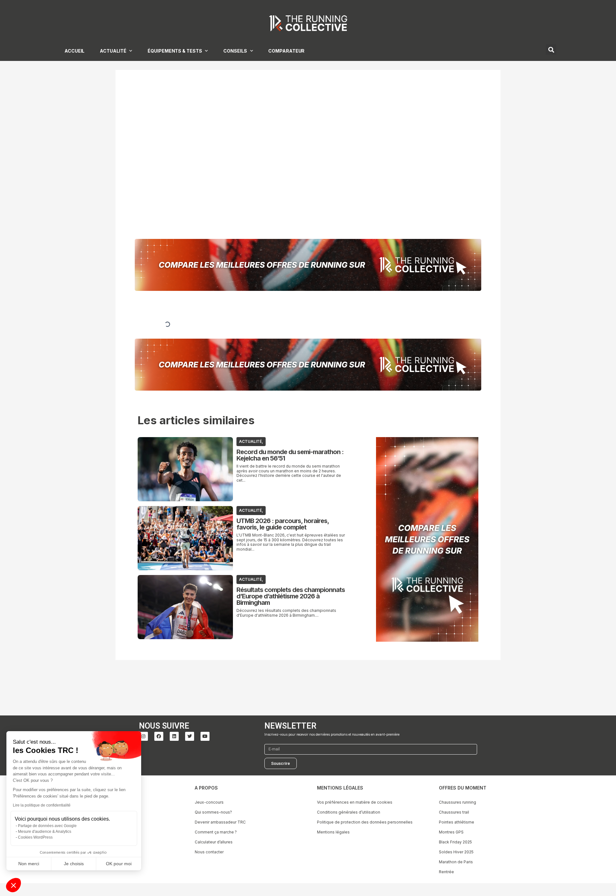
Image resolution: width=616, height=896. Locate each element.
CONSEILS (235, 51)
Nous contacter (209, 852)
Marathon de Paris (456, 861)
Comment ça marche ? (216, 832)
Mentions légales (333, 832)
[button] (13, 885)
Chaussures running (457, 802)
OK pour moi (119, 863)
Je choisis (74, 863)
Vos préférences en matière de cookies (354, 802)
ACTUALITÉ (113, 51)
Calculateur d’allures (214, 842)
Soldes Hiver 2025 (456, 852)
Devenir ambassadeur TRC (220, 822)
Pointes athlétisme (456, 822)
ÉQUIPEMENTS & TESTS (175, 51)
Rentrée (446, 871)
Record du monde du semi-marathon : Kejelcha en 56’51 (290, 455)
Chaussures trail (454, 812)
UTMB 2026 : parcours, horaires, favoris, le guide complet (282, 524)
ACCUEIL (74, 51)
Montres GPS (451, 832)
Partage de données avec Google (47, 826)
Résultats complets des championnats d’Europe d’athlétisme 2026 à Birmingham (290, 596)
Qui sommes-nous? (213, 812)
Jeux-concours (209, 802)
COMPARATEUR (286, 51)
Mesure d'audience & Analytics (44, 831)
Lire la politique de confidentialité (42, 805)
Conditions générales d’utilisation (348, 812)
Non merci (28, 863)
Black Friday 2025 (455, 842)
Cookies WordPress (35, 837)
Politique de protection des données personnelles (365, 822)
